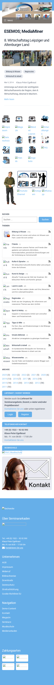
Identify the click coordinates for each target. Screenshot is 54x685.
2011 (4, 387)
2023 (14, 375)
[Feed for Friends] (49, 244)
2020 (43, 375)
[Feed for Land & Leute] (49, 286)
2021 (33, 375)
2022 (24, 375)
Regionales (29, 72)
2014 (15, 383)
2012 (37, 383)
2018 (15, 379)
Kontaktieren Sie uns (14, 409)
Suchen (45, 219)
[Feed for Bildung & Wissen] (49, 231)
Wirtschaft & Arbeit (13, 76)
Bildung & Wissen (13, 72)
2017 (25, 379)
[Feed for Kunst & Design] (49, 273)
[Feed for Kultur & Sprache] (49, 261)
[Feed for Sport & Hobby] (49, 310)
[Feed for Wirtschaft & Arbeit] (49, 345)
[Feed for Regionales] (49, 298)
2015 (4, 383)
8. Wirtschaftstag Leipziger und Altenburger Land (26, 42)
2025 (4, 375)
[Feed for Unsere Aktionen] (49, 335)
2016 (35, 379)
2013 (26, 383)
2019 (4, 379)
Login (10, 414)
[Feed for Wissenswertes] (49, 357)
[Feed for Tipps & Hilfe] (49, 322)
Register (25, 414)
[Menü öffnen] (8, 20)
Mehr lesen (9, 99)
